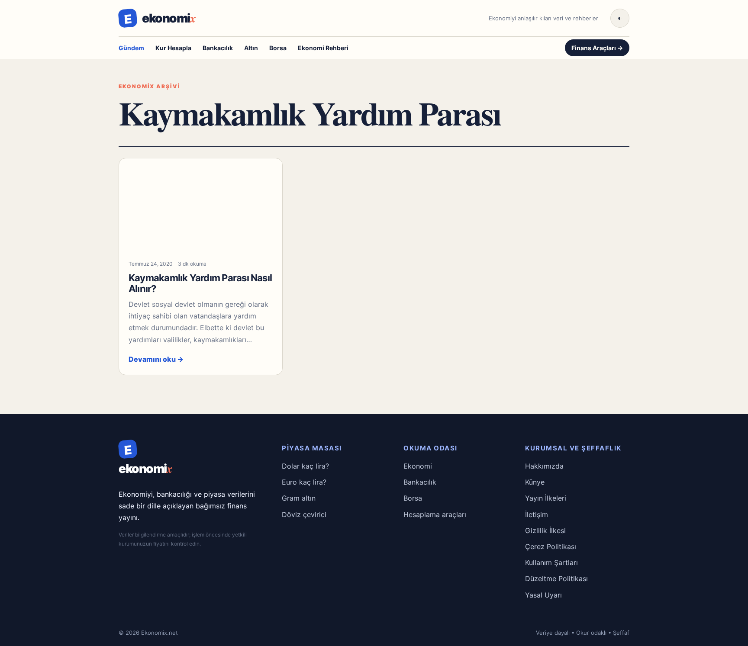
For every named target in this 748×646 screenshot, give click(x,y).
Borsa (278, 47)
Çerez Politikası (550, 546)
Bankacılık (218, 47)
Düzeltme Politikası (556, 578)
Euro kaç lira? (304, 482)
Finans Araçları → (597, 47)
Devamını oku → (156, 359)
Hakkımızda (544, 466)
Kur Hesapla (173, 47)
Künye (535, 482)
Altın (251, 47)
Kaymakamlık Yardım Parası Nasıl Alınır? (200, 283)
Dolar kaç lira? (305, 466)
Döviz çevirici (304, 514)
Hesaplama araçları (434, 514)
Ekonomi (417, 466)
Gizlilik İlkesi (545, 530)
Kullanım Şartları (551, 562)
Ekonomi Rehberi (323, 47)
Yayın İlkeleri (545, 498)
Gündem (131, 47)
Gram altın (299, 498)
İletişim (536, 514)
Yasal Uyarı (543, 595)
